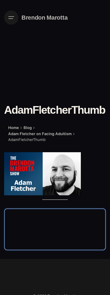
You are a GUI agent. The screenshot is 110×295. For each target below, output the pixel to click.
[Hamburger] (11, 17)
